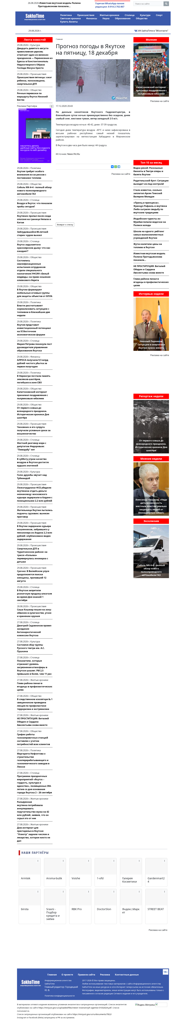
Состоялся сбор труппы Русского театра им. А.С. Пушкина (31, 648)
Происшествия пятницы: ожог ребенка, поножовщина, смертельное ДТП (34, 80)
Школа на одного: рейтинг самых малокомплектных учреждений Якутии (148, 234)
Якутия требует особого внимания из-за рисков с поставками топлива (31, 174)
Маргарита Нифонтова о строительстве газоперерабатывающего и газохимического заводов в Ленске (33, 760)
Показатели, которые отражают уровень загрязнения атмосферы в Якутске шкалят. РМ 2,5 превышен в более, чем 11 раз (34, 667)
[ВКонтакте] (112, 166)
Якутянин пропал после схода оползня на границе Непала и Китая (34, 219)
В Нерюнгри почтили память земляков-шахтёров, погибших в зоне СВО (33, 379)
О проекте (67, 974)
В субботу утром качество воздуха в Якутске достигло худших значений (33, 462)
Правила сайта (86, 974)
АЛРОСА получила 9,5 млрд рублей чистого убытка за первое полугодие (32, 363)
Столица (130, 15)
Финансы (91, 18)
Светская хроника (70, 18)
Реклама (105, 974)
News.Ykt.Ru (73, 154)
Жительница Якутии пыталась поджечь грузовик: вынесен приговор (35, 513)
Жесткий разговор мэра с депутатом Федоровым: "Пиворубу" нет (31, 446)
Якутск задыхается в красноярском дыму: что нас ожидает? (33, 248)
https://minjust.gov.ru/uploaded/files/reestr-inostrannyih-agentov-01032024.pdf (75, 1007)
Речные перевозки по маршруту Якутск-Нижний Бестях (32, 96)
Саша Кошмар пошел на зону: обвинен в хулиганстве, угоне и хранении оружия (34, 613)
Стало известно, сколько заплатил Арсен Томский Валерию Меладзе (147, 193)
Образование (122, 18)
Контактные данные (127, 974)
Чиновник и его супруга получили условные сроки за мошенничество (34, 430)
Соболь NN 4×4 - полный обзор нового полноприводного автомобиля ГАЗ (34, 190)
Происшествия (85, 15)
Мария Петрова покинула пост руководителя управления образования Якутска (34, 347)
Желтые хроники (109, 15)
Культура (145, 15)
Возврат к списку (65, 224)
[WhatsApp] (115, 166)
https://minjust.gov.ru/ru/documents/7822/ (92, 1014)
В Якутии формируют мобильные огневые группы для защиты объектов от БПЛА (34, 293)
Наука (106, 18)
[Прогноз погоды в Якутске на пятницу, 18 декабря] (93, 80)
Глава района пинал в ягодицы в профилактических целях (34, 686)
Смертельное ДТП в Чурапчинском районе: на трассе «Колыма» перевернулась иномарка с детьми (32, 555)
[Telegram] (119, 166)
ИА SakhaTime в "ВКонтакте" (153, 30)
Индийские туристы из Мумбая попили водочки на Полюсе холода (149, 222)
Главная (52, 974)
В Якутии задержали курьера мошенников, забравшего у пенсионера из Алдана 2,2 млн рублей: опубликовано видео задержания (34, 533)
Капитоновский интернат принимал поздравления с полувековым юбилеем (32, 395)
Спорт (159, 15)
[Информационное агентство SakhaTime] (35, 16)
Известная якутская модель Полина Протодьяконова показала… (149, 256)
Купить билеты (69, 21)
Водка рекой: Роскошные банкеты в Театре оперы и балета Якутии (148, 171)
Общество (141, 18)
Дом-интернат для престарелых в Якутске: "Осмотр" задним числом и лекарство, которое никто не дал (33, 834)
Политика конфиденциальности (60, 995)
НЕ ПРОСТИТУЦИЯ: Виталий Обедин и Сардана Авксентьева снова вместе (33, 721)
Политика (66, 15)
